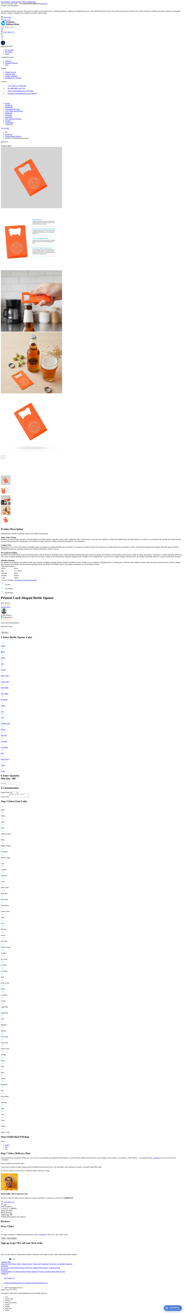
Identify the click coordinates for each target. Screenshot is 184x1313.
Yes (6, 1147)
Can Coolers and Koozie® (14, 111)
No (6, 1149)
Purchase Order (23, 1268)
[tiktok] (12, 100)
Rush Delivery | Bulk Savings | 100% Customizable (18, 2)
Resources (4, 1270)
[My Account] (1, 34)
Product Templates (11, 76)
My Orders (8, 52)
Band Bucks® (56, 1271)
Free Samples (33, 1268)
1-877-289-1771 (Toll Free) (16, 86)
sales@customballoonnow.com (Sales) (20, 91)
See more (5, 632)
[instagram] (8, 100)
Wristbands (9, 107)
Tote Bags (8, 115)
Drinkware (8, 113)
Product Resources (32, 1271)
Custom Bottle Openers (13, 136)
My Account (9, 50)
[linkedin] (10, 1260)
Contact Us (52, 1264)
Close (3, 1238)
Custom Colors (10, 74)
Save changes (11, 1238)
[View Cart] (2, 37)
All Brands (8, 105)
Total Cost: (6, 1210)
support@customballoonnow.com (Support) (22, 93)
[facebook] (3, 100)
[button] (92, 39)
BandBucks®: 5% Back (13, 78)
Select (7, 1145)
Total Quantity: (6, 1206)
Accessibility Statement (64, 1264)
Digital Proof (5, 792)
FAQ (7, 65)
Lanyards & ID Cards (12, 109)
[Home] (6, 132)
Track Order (14, 1268)
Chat (5, 1205)
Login (7, 54)
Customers (4, 1266)
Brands (7, 103)
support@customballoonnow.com (36, 1283)
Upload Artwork (10, 72)
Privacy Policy (17, 1264)
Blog (63, 1271)
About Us (8, 61)
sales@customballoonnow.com (14, 1283)
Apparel (8, 121)
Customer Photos (20, 1271)
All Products (9, 123)
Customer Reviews (11, 63)
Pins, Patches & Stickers (13, 119)
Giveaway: (9, 1208)
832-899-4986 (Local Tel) (16, 88)
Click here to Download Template (25, 580)
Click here (156, 1158)
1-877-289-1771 (8, 1202)
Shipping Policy (27, 1264)
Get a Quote (5, 128)
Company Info (6, 1262)
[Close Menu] (3, 44)
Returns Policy (44, 1268)
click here (42, 1234)
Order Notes (5, 797)
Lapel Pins (8, 117)
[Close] (2, 1231)
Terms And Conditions (40, 1264)
